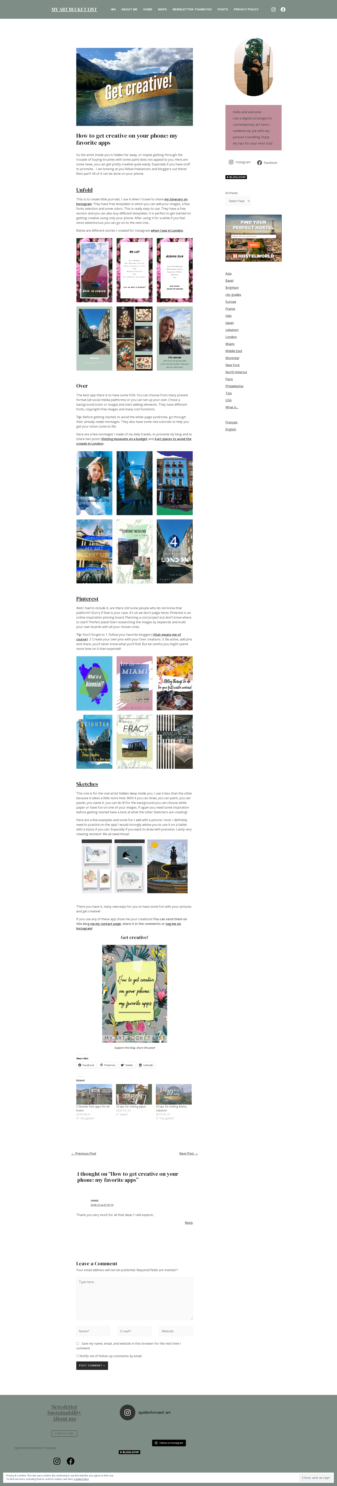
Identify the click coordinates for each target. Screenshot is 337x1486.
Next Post (188, 1153)
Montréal (232, 358)
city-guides (233, 294)
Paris (229, 379)
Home (147, 9)
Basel (229, 280)
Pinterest (87, 598)
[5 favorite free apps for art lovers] (94, 1094)
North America (236, 372)
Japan (229, 323)
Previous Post (83, 1153)
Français (231, 422)
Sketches (87, 784)
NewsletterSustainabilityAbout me (64, 1412)
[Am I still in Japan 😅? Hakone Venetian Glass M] (180, 1430)
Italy (228, 316)
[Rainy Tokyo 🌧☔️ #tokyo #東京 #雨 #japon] (132, 1430)
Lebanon (232, 330)
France (230, 309)
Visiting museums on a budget (124, 439)
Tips (228, 393)
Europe (230, 302)
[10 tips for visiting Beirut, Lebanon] (174, 1094)
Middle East (233, 351)
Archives (231, 193)
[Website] (176, 1332)
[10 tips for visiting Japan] (134, 1094)
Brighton (232, 287)
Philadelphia (234, 386)
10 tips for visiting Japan (131, 1106)
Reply (189, 1223)
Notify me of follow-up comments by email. (111, 1356)
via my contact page (105, 924)
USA (228, 400)
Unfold (84, 190)
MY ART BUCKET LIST (74, 9)
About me (129, 9)
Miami (229, 344)
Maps (162, 9)
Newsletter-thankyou (192, 9)
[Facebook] (283, 9)
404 (113, 9)
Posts (223, 9)
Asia (228, 273)
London (231, 337)
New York (232, 365)
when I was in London (167, 230)
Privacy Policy (246, 9)
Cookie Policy (81, 1479)
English (230, 429)
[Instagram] (273, 9)
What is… (232, 407)
